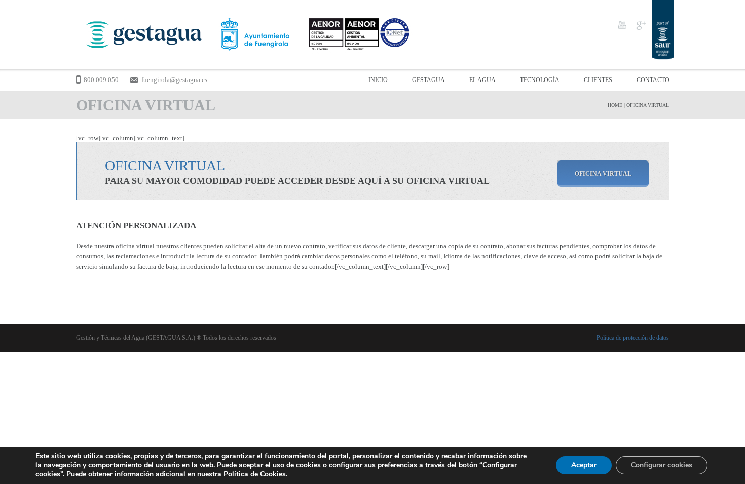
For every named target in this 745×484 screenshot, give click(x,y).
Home (615, 105)
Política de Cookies (255, 474)
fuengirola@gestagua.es (174, 80)
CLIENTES (598, 80)
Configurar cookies (661, 465)
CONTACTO (653, 80)
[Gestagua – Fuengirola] (244, 34)
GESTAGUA (428, 80)
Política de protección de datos (633, 337)
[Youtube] (621, 25)
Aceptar (584, 465)
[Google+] (641, 25)
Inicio (378, 80)
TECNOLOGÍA (540, 80)
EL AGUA (482, 80)
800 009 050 (101, 80)
